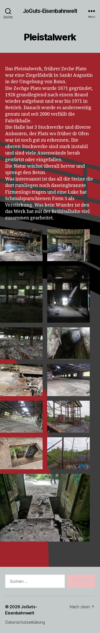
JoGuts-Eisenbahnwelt (50, 11)
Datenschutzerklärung (25, 622)
